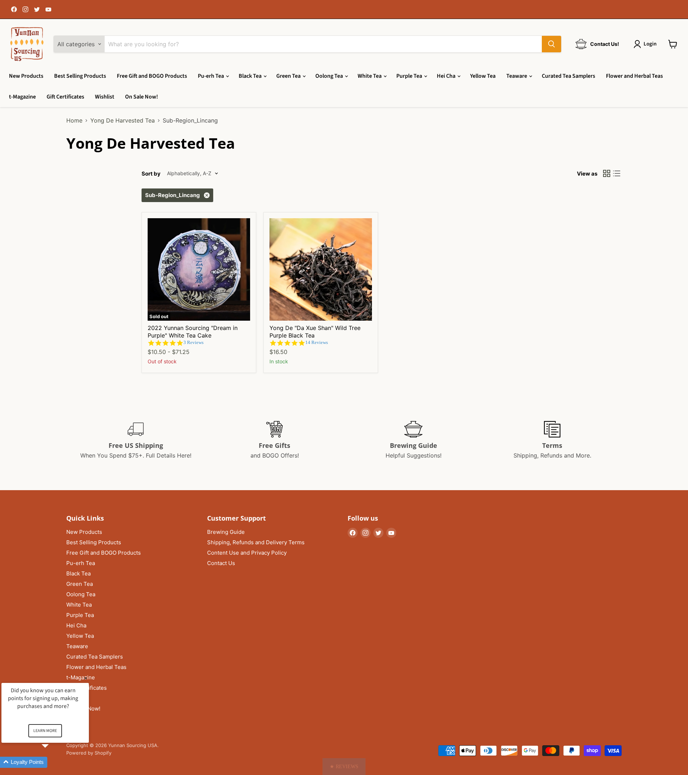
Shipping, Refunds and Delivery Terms (256, 542)
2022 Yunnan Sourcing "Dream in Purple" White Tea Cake (193, 331)
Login (650, 44)
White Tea (370, 76)
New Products (26, 76)
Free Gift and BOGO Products (152, 76)
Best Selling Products (80, 76)
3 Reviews (193, 342)
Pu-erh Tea (211, 76)
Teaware (517, 76)
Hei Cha (447, 76)
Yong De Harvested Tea (122, 120)
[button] (344, 766)
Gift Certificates (65, 97)
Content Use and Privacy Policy (247, 552)
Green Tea (289, 76)
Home (74, 120)
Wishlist (104, 97)
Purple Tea (409, 76)
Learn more (45, 731)
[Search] (551, 44)
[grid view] (607, 173)
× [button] (85, 678)
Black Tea (251, 76)
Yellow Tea (483, 76)
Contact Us (221, 563)
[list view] (617, 173)
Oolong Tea (329, 76)
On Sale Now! (141, 97)
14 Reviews (316, 342)
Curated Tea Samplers (568, 76)
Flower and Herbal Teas (634, 76)
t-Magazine (22, 97)
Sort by (151, 174)
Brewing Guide (226, 531)
